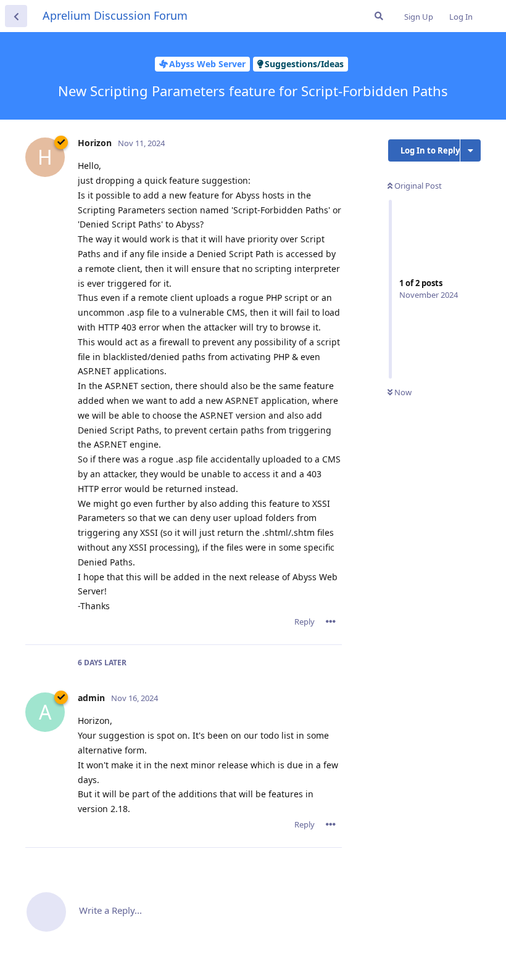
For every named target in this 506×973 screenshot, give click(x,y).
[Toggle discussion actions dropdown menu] (470, 150)
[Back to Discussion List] (16, 16)
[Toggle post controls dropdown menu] (331, 621)
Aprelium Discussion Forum (115, 15)
